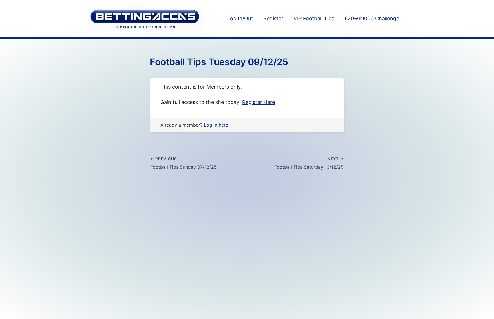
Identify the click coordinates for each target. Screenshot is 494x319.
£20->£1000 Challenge (371, 18)
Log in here (216, 125)
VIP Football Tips (314, 18)
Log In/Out (240, 18)
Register (273, 18)
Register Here (258, 102)
